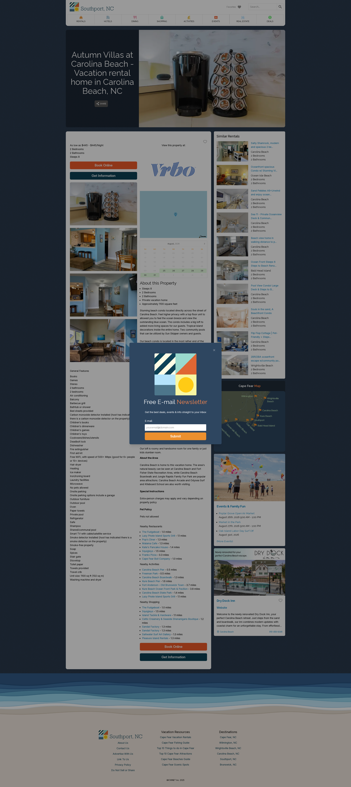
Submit (175, 436)
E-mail (148, 420)
